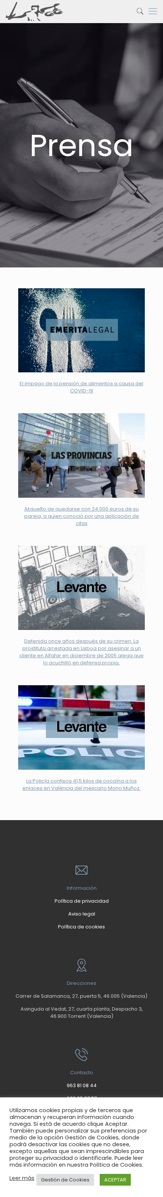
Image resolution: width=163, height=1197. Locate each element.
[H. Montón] (34, 11)
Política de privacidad (82, 901)
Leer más (21, 1178)
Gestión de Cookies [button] (65, 1179)
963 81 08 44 (82, 1085)
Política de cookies (81, 926)
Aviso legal (81, 913)
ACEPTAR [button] (115, 1179)
